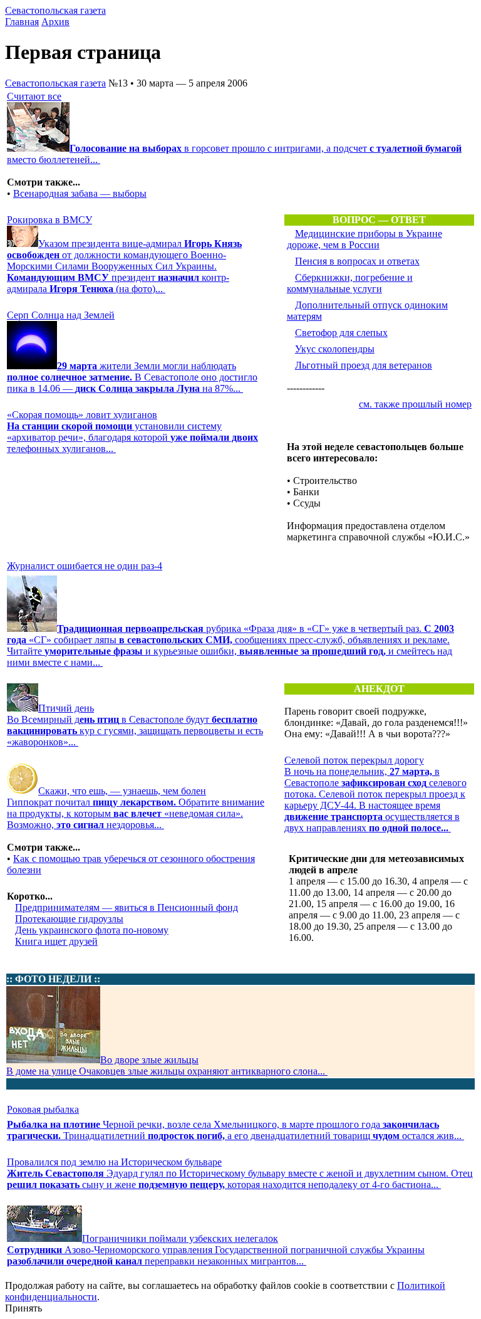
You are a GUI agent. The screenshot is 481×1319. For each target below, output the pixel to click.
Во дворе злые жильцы (149, 1059)
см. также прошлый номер (415, 404)
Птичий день (66, 708)
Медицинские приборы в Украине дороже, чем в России (364, 239)
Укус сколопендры (335, 349)
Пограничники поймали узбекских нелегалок (180, 1238)
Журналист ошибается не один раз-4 (84, 565)
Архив (55, 21)
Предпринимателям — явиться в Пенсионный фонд (126, 907)
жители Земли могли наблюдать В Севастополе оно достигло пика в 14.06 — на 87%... (132, 377)
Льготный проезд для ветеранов (363, 365)
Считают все (34, 96)
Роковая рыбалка (43, 1109)
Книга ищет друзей (56, 941)
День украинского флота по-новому (91, 930)
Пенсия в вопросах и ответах (357, 261)
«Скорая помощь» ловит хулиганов (82, 414)
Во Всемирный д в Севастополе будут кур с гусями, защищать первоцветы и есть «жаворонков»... (135, 730)
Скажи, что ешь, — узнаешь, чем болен (122, 791)
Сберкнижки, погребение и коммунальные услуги (350, 283)
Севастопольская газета (55, 10)
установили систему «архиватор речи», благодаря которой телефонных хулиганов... (132, 437)
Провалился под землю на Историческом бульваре (114, 1162)
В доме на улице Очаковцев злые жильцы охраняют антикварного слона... (167, 1071)
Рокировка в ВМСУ (49, 219)
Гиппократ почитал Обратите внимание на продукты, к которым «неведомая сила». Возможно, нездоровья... (135, 813)
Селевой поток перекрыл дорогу (354, 760)
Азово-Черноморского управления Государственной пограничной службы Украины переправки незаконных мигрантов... (216, 1255)
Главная (22, 21)
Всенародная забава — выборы (80, 193)
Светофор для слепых (341, 332)
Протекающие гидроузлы (69, 918)
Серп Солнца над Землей (61, 315)
